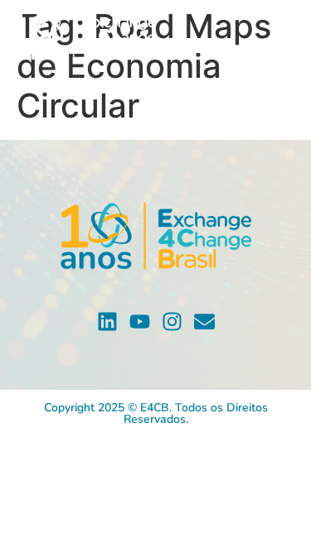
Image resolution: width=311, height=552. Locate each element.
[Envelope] (204, 321)
